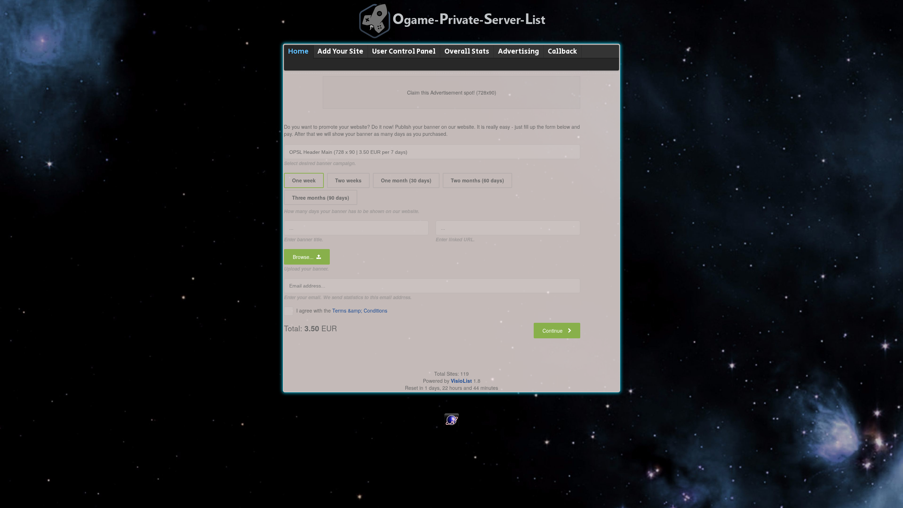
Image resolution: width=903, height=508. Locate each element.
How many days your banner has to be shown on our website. (351, 211)
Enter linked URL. (455, 239)
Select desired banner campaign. (320, 163)
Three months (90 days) (320, 197)
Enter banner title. (303, 239)
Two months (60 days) (477, 180)
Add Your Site (340, 52)
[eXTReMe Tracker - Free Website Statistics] (451, 424)
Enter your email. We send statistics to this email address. (348, 297)
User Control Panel (404, 52)
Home (298, 52)
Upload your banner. (306, 268)
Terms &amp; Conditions (359, 310)
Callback (562, 52)
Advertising (518, 52)
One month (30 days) (406, 180)
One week (304, 180)
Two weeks (348, 180)
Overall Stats (466, 52)
